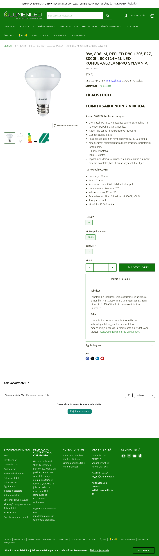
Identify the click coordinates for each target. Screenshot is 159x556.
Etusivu (8, 45)
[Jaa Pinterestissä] (102, 358)
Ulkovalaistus (67, 26)
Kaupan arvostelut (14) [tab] (37, 395)
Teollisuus (88, 26)
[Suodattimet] (129, 395)
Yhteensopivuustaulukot (16, 499)
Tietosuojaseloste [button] (99, 550)
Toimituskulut (113, 80)
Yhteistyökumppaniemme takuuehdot (118, 331)
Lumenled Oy (11, 464)
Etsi (6, 455)
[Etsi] (107, 15)
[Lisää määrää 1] (113, 267)
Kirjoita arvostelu (79, 411)
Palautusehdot (11, 478)
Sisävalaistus (46, 26)
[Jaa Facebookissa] (87, 358)
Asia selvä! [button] (144, 550)
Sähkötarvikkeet (110, 26)
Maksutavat (10, 469)
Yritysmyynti (10, 512)
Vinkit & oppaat (40, 35)
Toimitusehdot (11, 495)
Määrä (89, 260)
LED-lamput (25, 26)
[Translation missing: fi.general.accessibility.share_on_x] (92, 358)
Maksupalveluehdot (14, 473)
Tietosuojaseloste (13, 490)
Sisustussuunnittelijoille (16, 517)
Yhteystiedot (77, 35)
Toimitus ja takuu (120, 279)
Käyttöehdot (10, 460)
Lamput (8, 26)
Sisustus (130, 26)
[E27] (89, 254)
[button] (9, 138)
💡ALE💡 (23, 35)
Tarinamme (60, 35)
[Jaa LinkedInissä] (97, 358)
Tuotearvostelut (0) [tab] (14, 395)
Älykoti (8, 35)
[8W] (89, 225)
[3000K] (91, 240)
